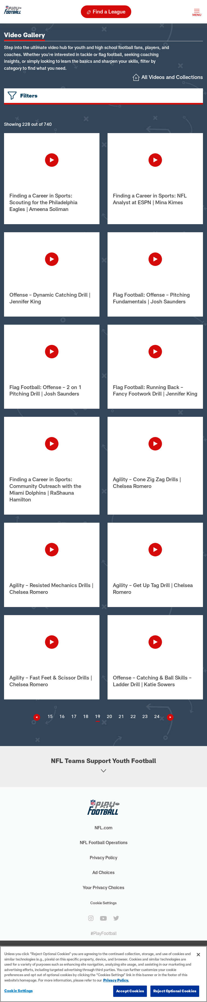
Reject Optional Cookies (174, 991)
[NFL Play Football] (13, 11)
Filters (28, 95)
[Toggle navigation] (197, 11)
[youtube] (103, 918)
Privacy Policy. (116, 980)
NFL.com (103, 827)
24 (157, 716)
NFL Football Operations (103, 842)
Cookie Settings (103, 903)
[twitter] (116, 918)
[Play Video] (51, 160)
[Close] (198, 955)
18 (85, 716)
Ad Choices (103, 872)
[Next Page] (168, 717)
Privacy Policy (103, 857)
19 (97, 716)
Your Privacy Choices (103, 887)
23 (145, 716)
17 (74, 716)
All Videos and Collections (172, 77)
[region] (103, 974)
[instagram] (91, 918)
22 (133, 716)
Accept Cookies (130, 991)
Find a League (109, 11)
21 (121, 716)
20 (109, 716)
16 (62, 716)
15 (50, 716)
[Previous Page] (38, 717)
